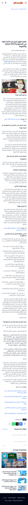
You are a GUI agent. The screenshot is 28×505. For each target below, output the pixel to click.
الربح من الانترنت (14, 9)
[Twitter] (17, 423)
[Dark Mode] (5, 2)
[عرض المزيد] (9, 423)
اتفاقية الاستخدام (12, 498)
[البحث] (2, 2)
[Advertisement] (14, 25)
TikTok (8, 98)
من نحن (4, 498)
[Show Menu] (25, 2)
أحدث (24, 445)
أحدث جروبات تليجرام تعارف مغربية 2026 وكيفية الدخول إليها (9, 487)
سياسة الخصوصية (21, 498)
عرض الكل (5, 429)
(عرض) (13, 50)
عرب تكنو (7, 61)
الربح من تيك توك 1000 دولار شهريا (15, 120)
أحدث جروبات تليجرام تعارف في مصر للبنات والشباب (9, 480)
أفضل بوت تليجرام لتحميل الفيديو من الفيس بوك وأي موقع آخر (9, 473)
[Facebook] (20, 423)
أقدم (4, 445)
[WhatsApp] (13, 423)
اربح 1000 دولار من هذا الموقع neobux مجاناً (15, 403)
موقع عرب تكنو (8, 500)
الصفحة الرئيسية (22, 9)
